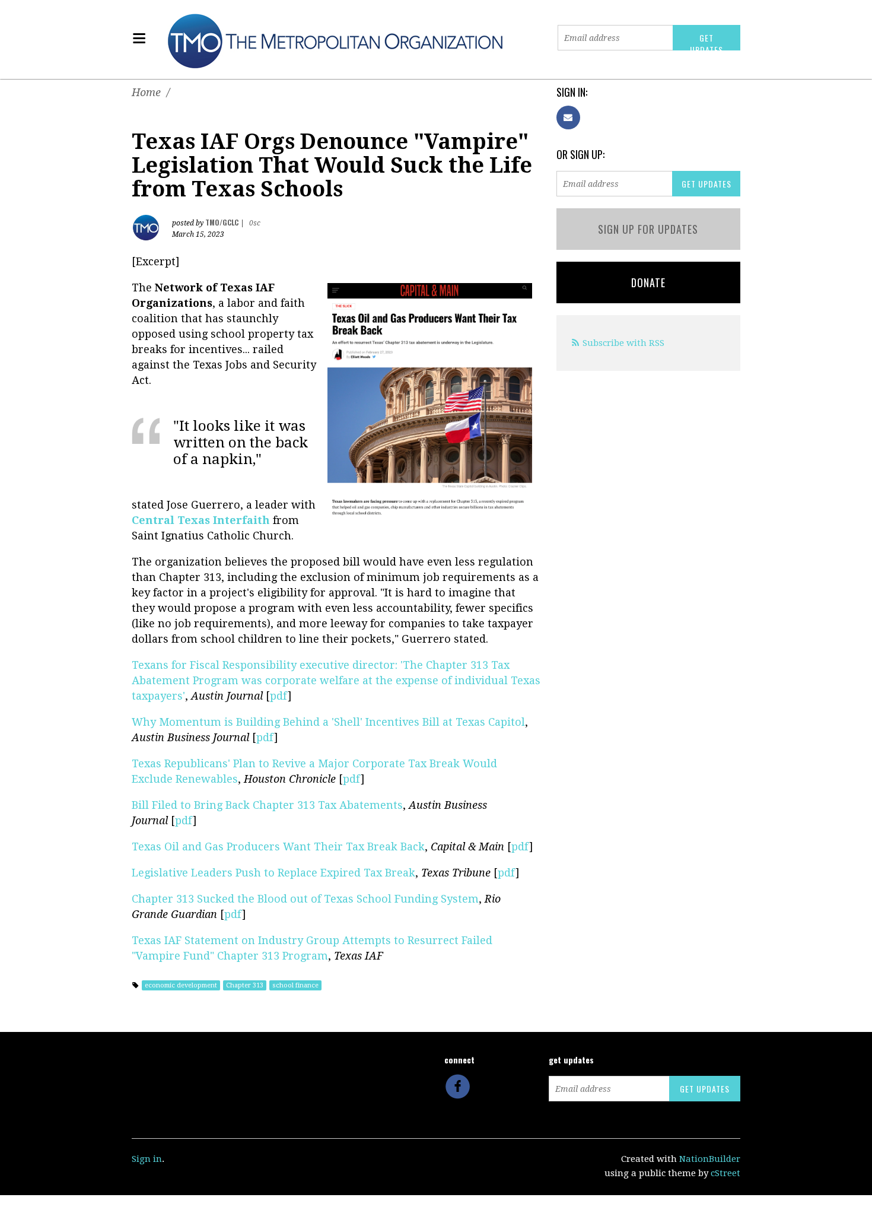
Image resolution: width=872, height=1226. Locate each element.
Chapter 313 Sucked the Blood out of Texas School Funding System (305, 898)
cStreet (725, 1173)
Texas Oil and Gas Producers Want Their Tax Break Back (278, 846)
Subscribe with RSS (623, 343)
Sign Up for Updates (648, 229)
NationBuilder (709, 1159)
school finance (295, 985)
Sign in (147, 1159)
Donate (648, 282)
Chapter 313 (244, 985)
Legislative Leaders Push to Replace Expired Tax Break (273, 872)
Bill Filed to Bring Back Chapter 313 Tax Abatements (267, 805)
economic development (181, 985)
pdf (279, 696)
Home (146, 92)
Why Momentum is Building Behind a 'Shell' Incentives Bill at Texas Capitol (328, 722)
